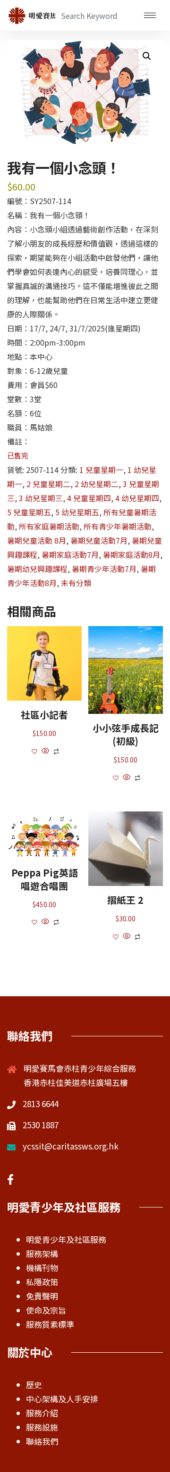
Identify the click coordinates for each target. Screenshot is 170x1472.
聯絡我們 (42, 1441)
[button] (146, 56)
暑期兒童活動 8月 (36, 540)
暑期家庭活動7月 (70, 554)
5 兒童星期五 (29, 512)
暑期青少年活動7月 (104, 568)
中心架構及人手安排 (62, 1399)
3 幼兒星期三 (41, 498)
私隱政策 (42, 1282)
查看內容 (44, 675)
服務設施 (42, 1427)
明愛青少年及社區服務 (66, 1239)
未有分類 (76, 582)
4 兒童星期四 (89, 498)
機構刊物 (42, 1268)
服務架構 (42, 1253)
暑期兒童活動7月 (99, 540)
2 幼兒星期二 (97, 483)
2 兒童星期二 (48, 483)
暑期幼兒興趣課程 (37, 568)
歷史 (34, 1384)
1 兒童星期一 (101, 469)
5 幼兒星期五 (77, 512)
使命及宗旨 (46, 1310)
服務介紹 (42, 1413)
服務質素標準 (50, 1324)
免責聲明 (42, 1296)
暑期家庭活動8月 (131, 554)
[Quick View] (45, 750)
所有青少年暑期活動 (118, 526)
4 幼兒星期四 (137, 498)
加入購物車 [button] (44, 856)
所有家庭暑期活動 (49, 526)
